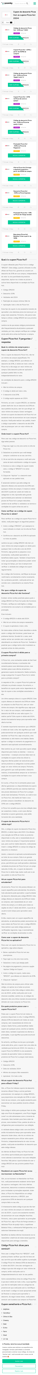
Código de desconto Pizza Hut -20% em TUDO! (22, 29)
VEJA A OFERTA (19, 155)
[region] (19, 1358)
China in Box (7, 1316)
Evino (5, 1327)
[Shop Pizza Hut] (6, 15)
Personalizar (19, 1366)
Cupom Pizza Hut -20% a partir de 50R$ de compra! (22, 51)
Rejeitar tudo (19, 1371)
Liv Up (5, 1339)
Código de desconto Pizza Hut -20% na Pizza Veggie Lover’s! (22, 75)
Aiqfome (6, 1309)
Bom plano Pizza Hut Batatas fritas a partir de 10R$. (22, 236)
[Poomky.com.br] (6, 3)
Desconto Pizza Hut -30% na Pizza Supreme (21, 192)
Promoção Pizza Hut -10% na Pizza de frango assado (22, 214)
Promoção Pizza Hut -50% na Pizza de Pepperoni (20, 146)
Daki (4, 1324)
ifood (5, 1335)
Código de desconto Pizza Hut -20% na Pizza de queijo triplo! (22, 122)
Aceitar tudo (19, 1361)
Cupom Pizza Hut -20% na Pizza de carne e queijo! (21, 99)
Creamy (6, 1320)
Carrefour (6, 1313)
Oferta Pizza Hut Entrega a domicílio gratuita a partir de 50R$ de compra (22, 169)
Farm (5, 1331)
